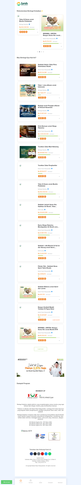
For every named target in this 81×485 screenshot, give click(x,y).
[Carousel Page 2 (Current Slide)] (39, 51)
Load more (40, 349)
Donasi (31, 482)
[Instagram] (35, 453)
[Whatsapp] (49, 453)
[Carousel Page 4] (43, 51)
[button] (18, 437)
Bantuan (60, 482)
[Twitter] (46, 453)
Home (20, 482)
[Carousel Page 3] (41, 51)
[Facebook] (31, 453)
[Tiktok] (38, 453)
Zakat (40, 482)
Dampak (50, 482)
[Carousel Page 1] (37, 51)
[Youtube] (42, 453)
